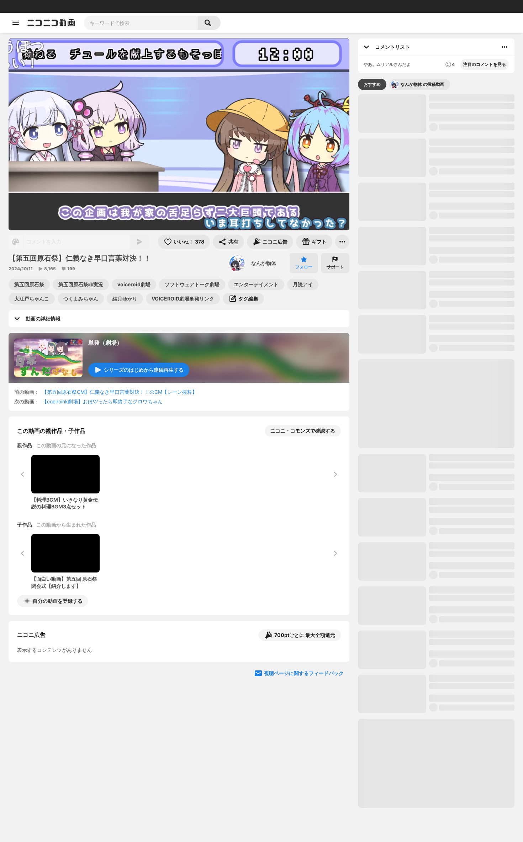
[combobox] (141, 23)
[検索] (209, 23)
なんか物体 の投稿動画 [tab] (422, 84)
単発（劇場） (105, 342)
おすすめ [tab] (372, 84)
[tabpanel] (436, 451)
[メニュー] (342, 242)
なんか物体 (263, 263)
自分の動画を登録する (58, 601)
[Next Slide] (335, 667)
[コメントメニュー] (504, 47)
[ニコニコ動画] (51, 22)
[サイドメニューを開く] (16, 23)
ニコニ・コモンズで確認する (302, 431)
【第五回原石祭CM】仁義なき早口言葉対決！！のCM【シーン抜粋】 (119, 392)
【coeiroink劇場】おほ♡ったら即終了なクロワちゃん (102, 401)
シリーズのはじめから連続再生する (144, 370)
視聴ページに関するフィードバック (304, 735)
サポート (335, 267)
